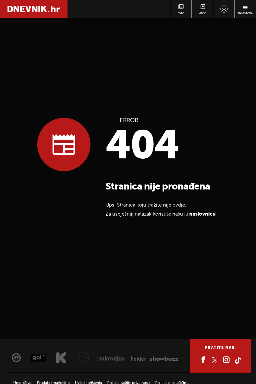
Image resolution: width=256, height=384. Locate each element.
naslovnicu (202, 214)
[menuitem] (224, 9)
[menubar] (224, 9)
